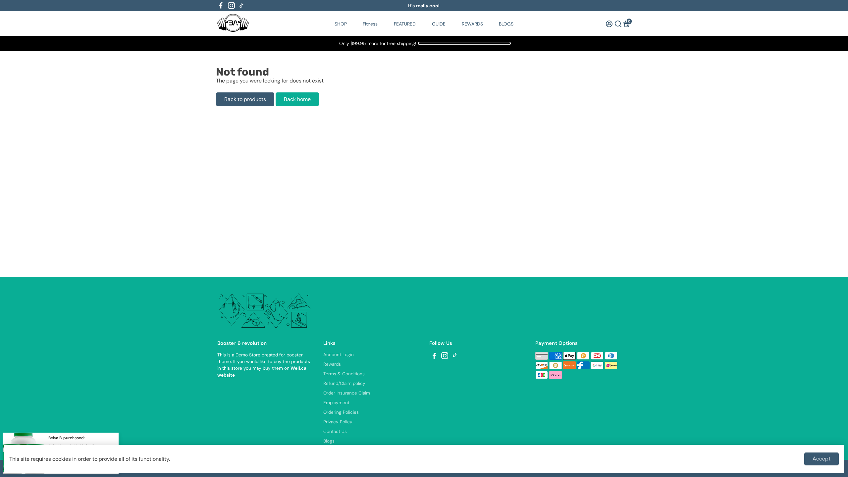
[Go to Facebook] (221, 5)
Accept (821, 458)
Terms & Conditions (344, 374)
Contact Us (335, 431)
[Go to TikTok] (241, 5)
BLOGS (506, 24)
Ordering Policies (341, 412)
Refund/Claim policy (344, 383)
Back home (297, 99)
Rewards (332, 364)
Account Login (338, 354)
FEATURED (405, 24)
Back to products (245, 99)
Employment (336, 402)
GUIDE (439, 24)
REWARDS (472, 24)
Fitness (370, 24)
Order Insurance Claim (346, 393)
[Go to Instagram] (231, 5)
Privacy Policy (337, 422)
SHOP (341, 24)
